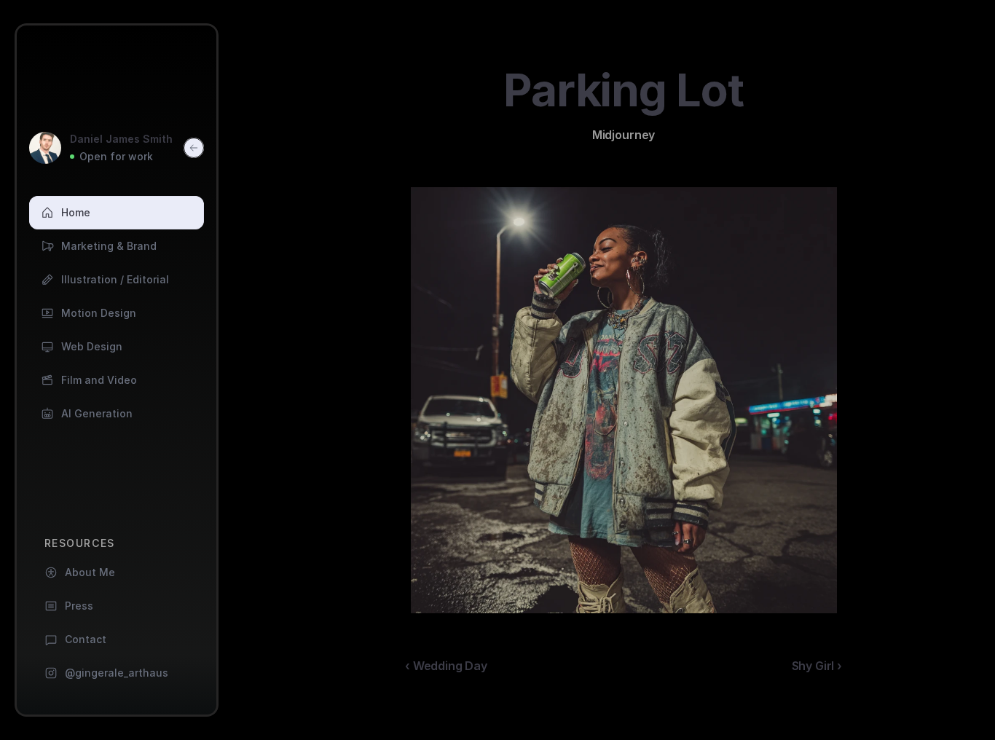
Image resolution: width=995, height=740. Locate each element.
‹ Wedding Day (446, 665)
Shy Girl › (817, 665)
